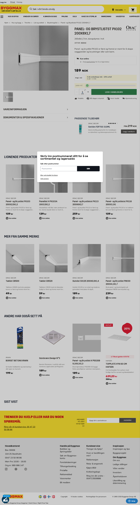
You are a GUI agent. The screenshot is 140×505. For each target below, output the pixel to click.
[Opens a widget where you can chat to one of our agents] (132, 501)
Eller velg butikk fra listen (49, 175)
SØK (88, 168)
